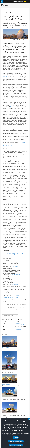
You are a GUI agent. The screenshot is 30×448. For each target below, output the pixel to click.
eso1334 (5, 144)
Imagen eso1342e (6, 414)
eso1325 (18, 144)
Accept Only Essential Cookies (16, 441)
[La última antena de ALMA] (15, 34)
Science (15, 1)
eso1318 (23, 144)
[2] (10, 106)
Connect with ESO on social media (10, 297)
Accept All (15, 437)
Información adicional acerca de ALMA (14, 253)
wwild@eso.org (15, 266)
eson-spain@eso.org (16, 295)
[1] (20, 86)
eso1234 (10, 145)
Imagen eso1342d (6, 398)
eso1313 (5, 145)
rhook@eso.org (15, 284)
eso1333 (9, 144)
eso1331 (14, 144)
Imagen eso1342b (6, 370)
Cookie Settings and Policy (16, 445)
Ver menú (5, 5)
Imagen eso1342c (6, 384)
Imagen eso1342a (6, 347)
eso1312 (5, 76)
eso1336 (23, 142)
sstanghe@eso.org (16, 274)
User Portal (20, 1)
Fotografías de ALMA (10, 254)
